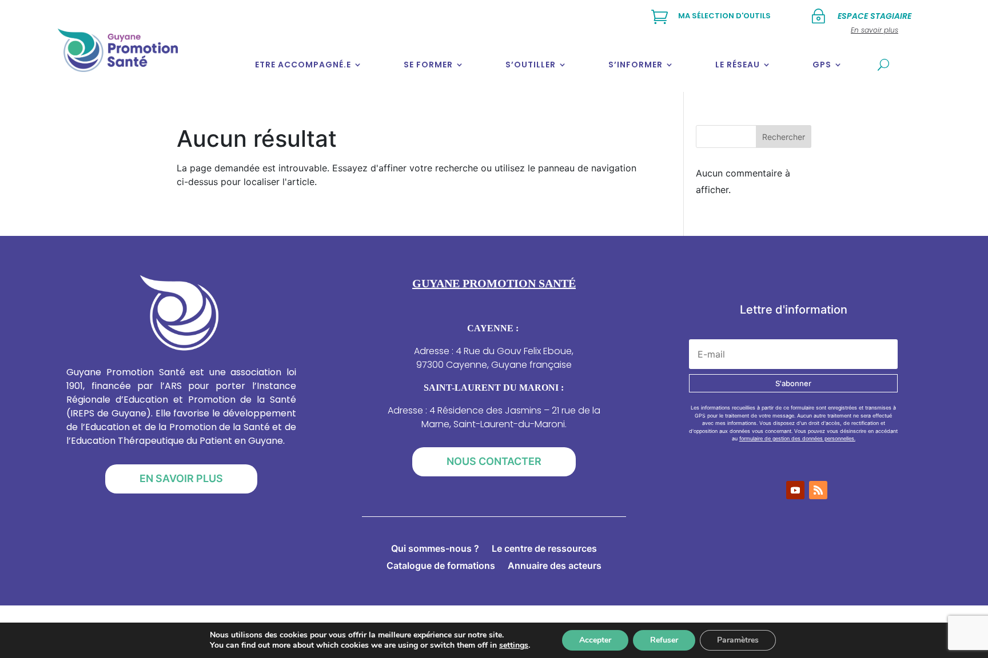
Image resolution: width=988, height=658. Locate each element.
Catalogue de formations (441, 566)
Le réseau (737, 64)
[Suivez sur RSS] (818, 490)
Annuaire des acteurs (554, 566)
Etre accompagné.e (303, 64)
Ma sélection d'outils (724, 15)
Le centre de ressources (544, 549)
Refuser (664, 640)
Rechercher (783, 137)
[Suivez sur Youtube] (795, 490)
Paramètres (738, 640)
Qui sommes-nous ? (435, 549)
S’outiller (530, 64)
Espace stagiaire (874, 16)
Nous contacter (494, 461)
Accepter (595, 640)
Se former (428, 64)
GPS (821, 64)
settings (513, 645)
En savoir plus (181, 478)
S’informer (635, 64)
